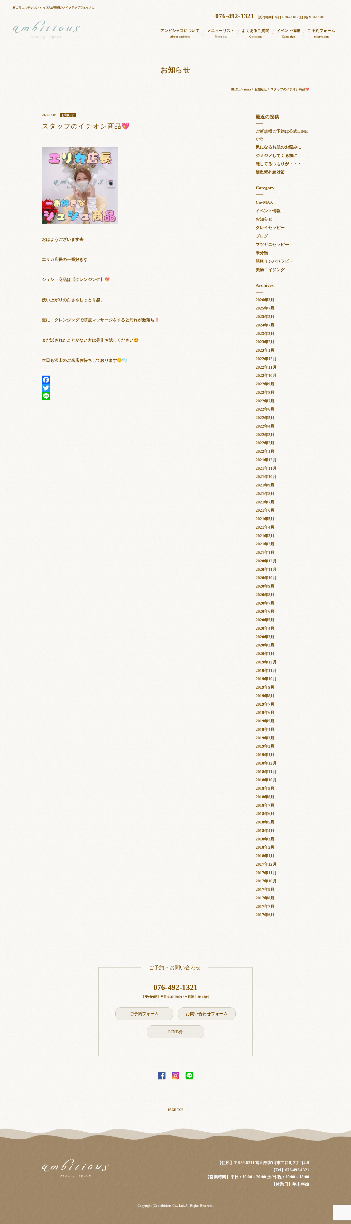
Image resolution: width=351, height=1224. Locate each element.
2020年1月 (265, 653)
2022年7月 (265, 401)
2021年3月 (265, 536)
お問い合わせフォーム (206, 1014)
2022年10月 (266, 375)
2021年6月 (265, 510)
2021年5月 (265, 519)
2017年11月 (266, 873)
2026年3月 (265, 300)
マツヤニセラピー (272, 244)
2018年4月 (265, 830)
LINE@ (175, 1032)
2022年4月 (265, 426)
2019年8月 (265, 696)
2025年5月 (265, 316)
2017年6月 (265, 914)
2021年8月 (265, 493)
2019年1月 (265, 754)
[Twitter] (101, 388)
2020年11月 (266, 569)
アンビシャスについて (179, 33)
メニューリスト (221, 33)
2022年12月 (266, 359)
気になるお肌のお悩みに (279, 147)
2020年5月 (265, 620)
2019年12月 (266, 662)
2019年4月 (265, 729)
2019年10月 (266, 679)
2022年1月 (265, 451)
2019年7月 (265, 704)
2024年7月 (265, 325)
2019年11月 (266, 670)
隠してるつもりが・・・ (279, 164)
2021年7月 (265, 502)
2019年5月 (265, 721)
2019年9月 (265, 687)
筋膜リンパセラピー (274, 261)
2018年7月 (265, 805)
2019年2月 (265, 746)
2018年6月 (265, 813)
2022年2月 (265, 443)
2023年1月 (265, 350)
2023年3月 (265, 333)
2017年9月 (265, 889)
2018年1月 (265, 856)
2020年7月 (265, 603)
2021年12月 (266, 460)
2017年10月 (266, 881)
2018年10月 (266, 780)
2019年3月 (265, 738)
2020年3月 (265, 637)
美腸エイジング (270, 270)
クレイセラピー (270, 227)
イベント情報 (288, 33)
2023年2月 (265, 342)
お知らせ (264, 219)
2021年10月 (266, 476)
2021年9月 (265, 485)
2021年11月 (266, 468)
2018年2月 (265, 847)
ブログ (262, 236)
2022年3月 (265, 434)
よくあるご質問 (255, 33)
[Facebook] (101, 380)
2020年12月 (266, 561)
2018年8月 (265, 797)
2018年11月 (266, 771)
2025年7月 (265, 308)
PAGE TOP (175, 1110)
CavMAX (264, 202)
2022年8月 (265, 392)
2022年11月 (266, 367)
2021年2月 (265, 544)
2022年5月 (265, 417)
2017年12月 (266, 864)
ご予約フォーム (321, 33)
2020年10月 (266, 577)
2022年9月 (265, 384)
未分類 (262, 253)
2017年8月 (265, 898)
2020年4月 (265, 628)
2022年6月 (265, 409)
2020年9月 (265, 586)
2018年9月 (265, 788)
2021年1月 (265, 552)
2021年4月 (265, 527)
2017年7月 (265, 906)
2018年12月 (266, 763)
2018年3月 (265, 839)
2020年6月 (265, 611)
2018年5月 (265, 822)
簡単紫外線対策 (270, 172)
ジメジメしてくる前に (276, 155)
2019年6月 (265, 712)
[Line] (101, 396)
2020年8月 (265, 594)
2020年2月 (265, 645)
